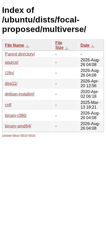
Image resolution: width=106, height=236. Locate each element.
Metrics (16, 135)
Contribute (6, 135)
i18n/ (9, 73)
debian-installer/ (19, 94)
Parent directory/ (20, 54)
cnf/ (8, 105)
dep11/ (11, 83)
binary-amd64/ (18, 126)
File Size (59, 45)
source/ (11, 62)
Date (85, 45)
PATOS (24, 135)
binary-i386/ (15, 115)
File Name (14, 45)
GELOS (32, 135)
